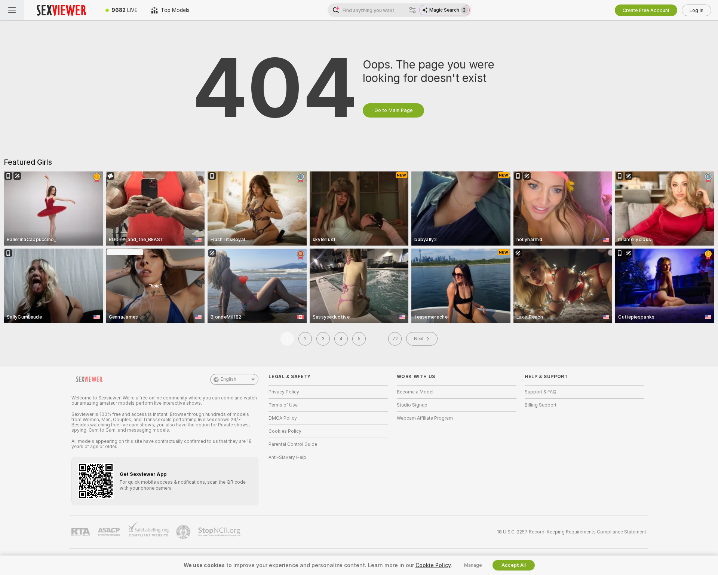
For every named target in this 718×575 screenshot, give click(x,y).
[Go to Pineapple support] (184, 532)
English (228, 379)
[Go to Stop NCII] (220, 531)
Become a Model (415, 392)
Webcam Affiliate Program (425, 418)
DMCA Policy (283, 418)
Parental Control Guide (293, 444)
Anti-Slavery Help (287, 457)
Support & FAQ (540, 392)
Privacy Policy (284, 392)
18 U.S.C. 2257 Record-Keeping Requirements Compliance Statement (571, 532)
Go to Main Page (393, 110)
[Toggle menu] (12, 10)
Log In (696, 10)
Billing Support (540, 405)
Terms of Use (283, 405)
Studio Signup (412, 405)
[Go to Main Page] (61, 10)
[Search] (412, 10)
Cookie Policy (433, 565)
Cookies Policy (285, 431)
